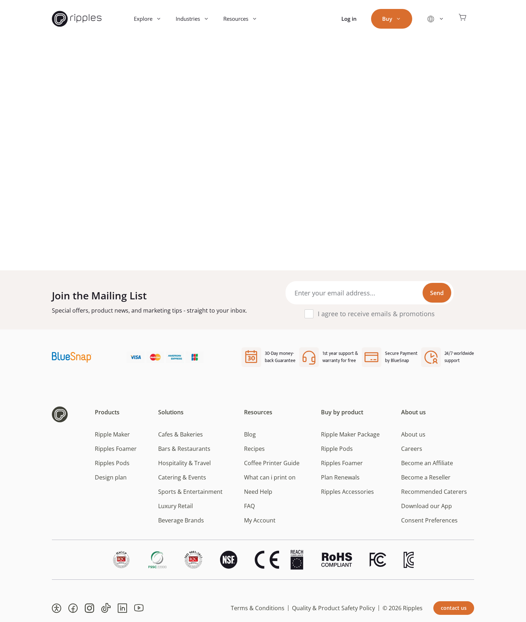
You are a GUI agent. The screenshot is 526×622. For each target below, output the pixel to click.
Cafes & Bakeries (180, 434)
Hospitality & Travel (184, 463)
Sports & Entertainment (190, 492)
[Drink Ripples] (77, 19)
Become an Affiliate (427, 463)
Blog (250, 434)
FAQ (249, 506)
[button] (56, 608)
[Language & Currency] (435, 19)
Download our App (426, 506)
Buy (387, 18)
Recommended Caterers (434, 492)
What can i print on (270, 477)
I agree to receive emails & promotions (376, 313)
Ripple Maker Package (350, 434)
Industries (188, 18)
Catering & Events (182, 477)
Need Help (258, 492)
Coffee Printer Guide (271, 463)
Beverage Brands (181, 520)
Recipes (254, 449)
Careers (411, 449)
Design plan (111, 477)
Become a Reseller (425, 477)
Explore (143, 18)
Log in (349, 18)
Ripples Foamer (116, 449)
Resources (235, 18)
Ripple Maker (112, 434)
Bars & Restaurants (184, 449)
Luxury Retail (175, 506)
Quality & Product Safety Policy (333, 608)
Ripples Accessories (347, 492)
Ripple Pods (337, 449)
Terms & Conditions (257, 608)
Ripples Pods (112, 463)
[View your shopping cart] (462, 19)
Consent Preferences (429, 520)
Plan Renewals (340, 477)
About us (413, 434)
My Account (260, 520)
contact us (454, 607)
